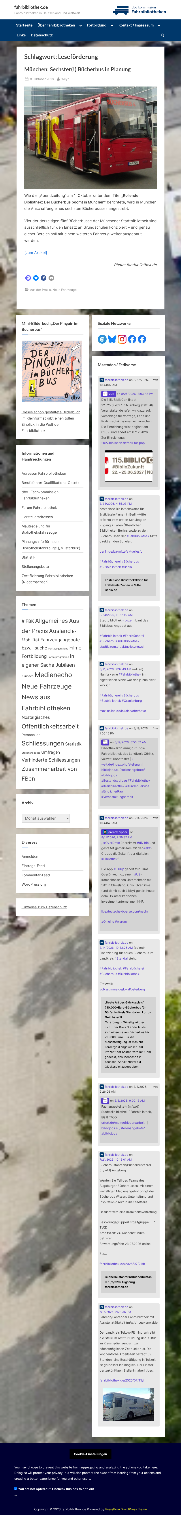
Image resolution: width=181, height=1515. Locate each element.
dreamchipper (117, 832)
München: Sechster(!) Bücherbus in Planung (77, 69)
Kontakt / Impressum (136, 25)
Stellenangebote (35, 566)
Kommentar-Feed (36, 875)
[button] (28, 278)
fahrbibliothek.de (31, 7)
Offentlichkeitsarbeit (50, 726)
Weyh (65, 79)
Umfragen (50, 752)
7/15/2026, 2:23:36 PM (115, 1312)
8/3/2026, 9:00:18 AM (130, 1100)
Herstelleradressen (37, 517)
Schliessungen (43, 743)
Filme (75, 648)
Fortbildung (96, 25)
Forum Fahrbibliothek (39, 507)
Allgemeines (51, 620)
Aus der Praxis (40, 290)
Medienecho (53, 675)
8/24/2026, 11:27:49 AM (116, 615)
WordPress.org (34, 884)
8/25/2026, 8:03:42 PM (137, 393)
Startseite (24, 25)
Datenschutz (42, 35)
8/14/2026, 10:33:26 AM (116, 947)
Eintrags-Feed (33, 866)
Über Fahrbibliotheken (56, 25)
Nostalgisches (36, 717)
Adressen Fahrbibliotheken (44, 473)
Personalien (31, 735)
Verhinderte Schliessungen (51, 760)
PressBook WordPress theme (126, 1509)
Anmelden (30, 856)
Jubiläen (65, 665)
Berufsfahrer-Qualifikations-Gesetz (50, 482)
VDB (110, 393)
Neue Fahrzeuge (65, 290)
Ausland (60, 630)
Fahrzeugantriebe (58, 648)
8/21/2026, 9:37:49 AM (115, 669)
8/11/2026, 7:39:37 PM (116, 837)
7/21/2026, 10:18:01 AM (116, 1159)
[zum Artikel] (35, 252)
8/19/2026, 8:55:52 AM (131, 742)
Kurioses (28, 676)
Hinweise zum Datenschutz (44, 907)
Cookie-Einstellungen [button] (90, 1454)
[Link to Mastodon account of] (105, 742)
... (15, 1494)
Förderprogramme (58, 657)
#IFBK (28, 621)
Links (21, 35)
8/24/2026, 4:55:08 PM (116, 503)
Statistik (28, 557)
